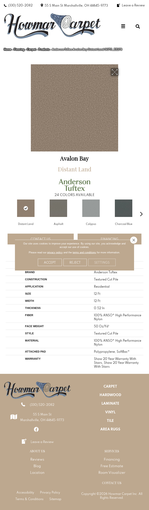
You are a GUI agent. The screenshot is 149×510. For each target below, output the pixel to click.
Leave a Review (42, 442)
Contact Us (41, 239)
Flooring (19, 49)
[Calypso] (91, 208)
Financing (109, 239)
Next (141, 208)
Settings (102, 262)
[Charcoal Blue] (123, 208)
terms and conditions (84, 252)
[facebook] (36, 429)
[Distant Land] (26, 208)
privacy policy (55, 252)
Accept (50, 262)
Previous (7, 208)
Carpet (31, 49)
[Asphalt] (58, 208)
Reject (75, 262)
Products (43, 49)
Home (7, 49)
